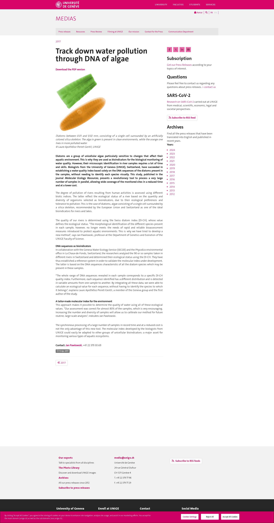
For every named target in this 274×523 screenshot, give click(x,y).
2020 (172, 164)
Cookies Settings (190, 517)
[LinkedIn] (182, 49)
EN (215, 12)
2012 (172, 194)
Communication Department (181, 31)
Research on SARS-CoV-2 (180, 101)
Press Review (96, 31)
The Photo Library (69, 467)
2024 (172, 150)
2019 (172, 168)
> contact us (209, 87)
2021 (172, 161)
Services (211, 4)
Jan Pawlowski (74, 345)
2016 (172, 179)
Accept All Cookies (230, 517)
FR (211, 12)
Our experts (65, 457)
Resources (80, 31)
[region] (137, 517)
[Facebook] (170, 49)
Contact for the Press (154, 31)
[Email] (188, 49)
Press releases (64, 31)
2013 (172, 190)
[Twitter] (176, 49)
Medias (66, 18)
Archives (63, 477)
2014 (172, 187)
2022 (172, 157)
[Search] (206, 12)
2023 (172, 153)
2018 (172, 172)
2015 (172, 183)
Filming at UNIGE (115, 31)
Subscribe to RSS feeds (187, 461)
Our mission (134, 31)
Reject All (210, 517)
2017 (58, 41)
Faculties (178, 4)
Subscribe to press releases (74, 488)
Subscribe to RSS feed (184, 117)
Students (194, 4)
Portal (199, 12)
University (161, 4)
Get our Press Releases (179, 65)
